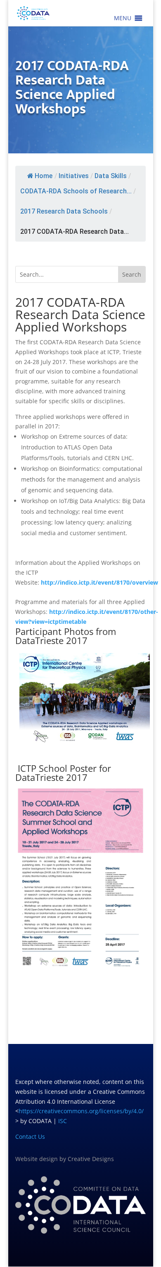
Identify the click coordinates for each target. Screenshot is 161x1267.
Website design (36, 1159)
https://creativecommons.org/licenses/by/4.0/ (81, 1111)
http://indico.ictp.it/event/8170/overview (99, 582)
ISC (62, 1121)
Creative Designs (91, 1159)
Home (43, 176)
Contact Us (30, 1136)
